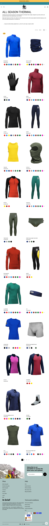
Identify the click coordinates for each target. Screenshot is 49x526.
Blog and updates (28, 491)
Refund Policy (27, 504)
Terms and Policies (5, 524)
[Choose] (22, 57)
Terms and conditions (29, 502)
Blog (3, 497)
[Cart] (47, 7)
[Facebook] (20, 524)
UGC (26, 510)
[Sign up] (45, 474)
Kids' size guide (5, 487)
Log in (3, 495)
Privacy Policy (27, 506)
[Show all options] (21, 64)
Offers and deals (28, 487)
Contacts (4, 489)
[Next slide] (47, 3)
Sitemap (3, 491)
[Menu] (1, 7)
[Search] (4, 7)
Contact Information (28, 508)
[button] (40, 30)
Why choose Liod (28, 489)
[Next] (29, 460)
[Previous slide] (1, 3)
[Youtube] (24, 524)
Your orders (4, 493)
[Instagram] (22, 524)
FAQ (25, 484)
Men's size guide (5, 484)
